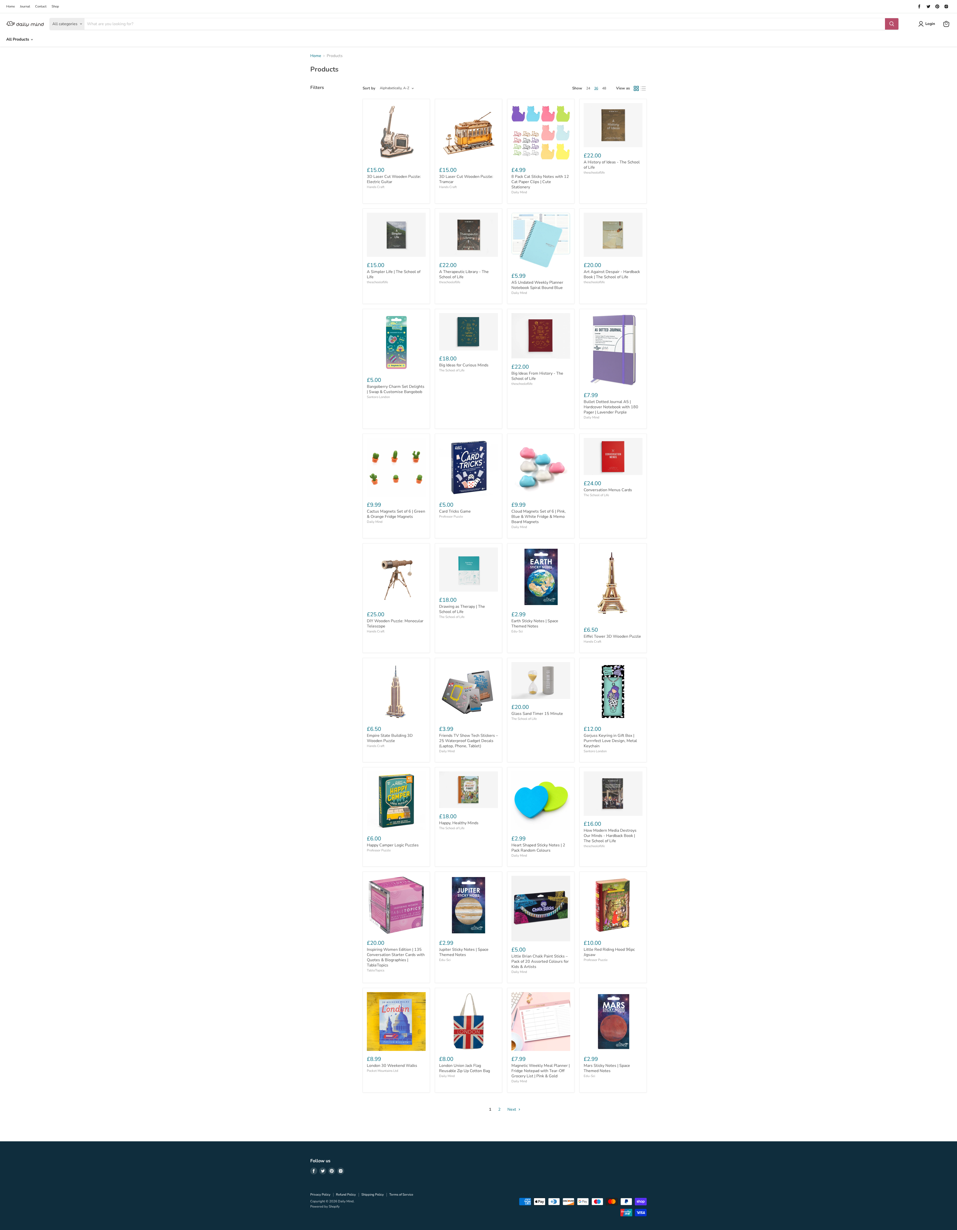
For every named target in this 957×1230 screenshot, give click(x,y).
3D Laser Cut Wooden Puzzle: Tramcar (466, 179)
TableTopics (375, 970)
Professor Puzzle (451, 516)
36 (596, 88)
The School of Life (452, 370)
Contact (41, 6)
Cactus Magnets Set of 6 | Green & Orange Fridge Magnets (396, 514)
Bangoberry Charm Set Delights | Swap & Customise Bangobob (395, 389)
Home (10, 6)
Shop (55, 6)
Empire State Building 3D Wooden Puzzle (390, 738)
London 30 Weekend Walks (392, 1065)
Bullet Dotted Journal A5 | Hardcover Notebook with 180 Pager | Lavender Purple (611, 407)
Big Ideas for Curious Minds (463, 365)
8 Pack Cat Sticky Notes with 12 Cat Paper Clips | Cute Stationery (540, 182)
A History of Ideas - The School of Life (612, 164)
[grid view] (636, 88)
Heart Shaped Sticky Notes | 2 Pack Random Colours (538, 847)
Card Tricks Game (455, 511)
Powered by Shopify (325, 1206)
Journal (25, 6)
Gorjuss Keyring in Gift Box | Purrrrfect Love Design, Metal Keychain (610, 741)
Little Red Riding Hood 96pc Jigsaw (609, 952)
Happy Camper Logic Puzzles (393, 845)
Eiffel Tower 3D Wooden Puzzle (612, 636)
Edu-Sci (517, 631)
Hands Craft (376, 187)
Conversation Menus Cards (608, 490)
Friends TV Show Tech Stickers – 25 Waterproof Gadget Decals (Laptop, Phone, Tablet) (468, 741)
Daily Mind (519, 192)
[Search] (891, 24)
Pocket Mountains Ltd (382, 1071)
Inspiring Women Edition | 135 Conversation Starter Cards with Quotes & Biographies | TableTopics (396, 957)
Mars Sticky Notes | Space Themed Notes (607, 1068)
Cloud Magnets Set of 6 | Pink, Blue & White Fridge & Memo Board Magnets (538, 517)
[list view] (643, 88)
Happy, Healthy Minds (458, 823)
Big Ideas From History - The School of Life (537, 376)
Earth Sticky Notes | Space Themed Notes (534, 623)
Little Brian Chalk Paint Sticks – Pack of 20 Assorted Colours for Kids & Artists (540, 961)
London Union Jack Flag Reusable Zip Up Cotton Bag (464, 1068)
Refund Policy (346, 1194)
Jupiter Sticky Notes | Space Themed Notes (463, 952)
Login (930, 23)
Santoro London (378, 397)
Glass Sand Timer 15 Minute (537, 713)
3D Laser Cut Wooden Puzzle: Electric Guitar (394, 179)
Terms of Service (401, 1194)
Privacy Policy (320, 1194)
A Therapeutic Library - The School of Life (464, 274)
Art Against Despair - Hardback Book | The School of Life (612, 274)
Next (512, 1109)
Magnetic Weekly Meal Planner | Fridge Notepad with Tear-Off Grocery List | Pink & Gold (540, 1071)
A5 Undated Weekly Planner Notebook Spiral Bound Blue (537, 285)
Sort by (369, 88)
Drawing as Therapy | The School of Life (462, 609)
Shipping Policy (372, 1194)
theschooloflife (594, 172)
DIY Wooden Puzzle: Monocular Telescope (395, 623)
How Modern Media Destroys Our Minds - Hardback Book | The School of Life (610, 836)
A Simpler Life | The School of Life (393, 274)
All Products (18, 39)
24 (588, 88)
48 (604, 88)
